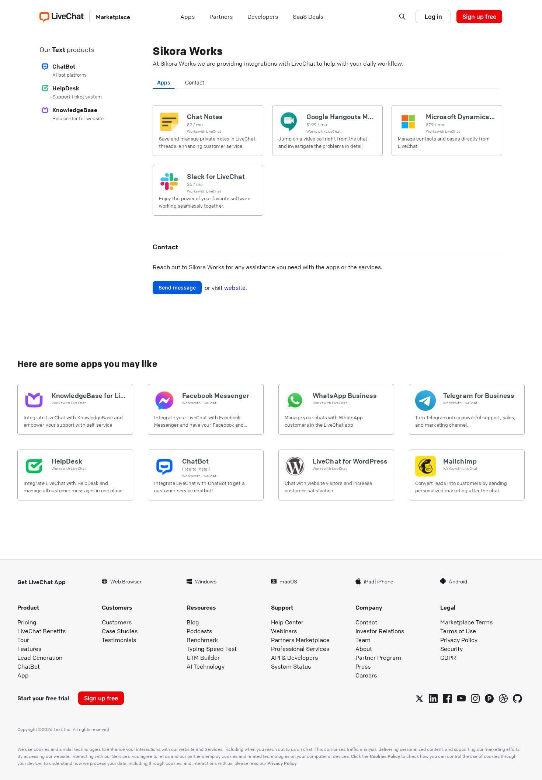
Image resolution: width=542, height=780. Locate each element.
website (235, 287)
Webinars (284, 631)
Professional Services (300, 648)
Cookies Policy (385, 756)
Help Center (287, 622)
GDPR (448, 657)
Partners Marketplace (300, 640)
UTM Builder (203, 657)
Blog (193, 622)
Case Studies (120, 631)
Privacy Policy (458, 640)
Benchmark (202, 640)
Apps (163, 82)
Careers (366, 675)
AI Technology (206, 666)
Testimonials (119, 640)
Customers (117, 622)
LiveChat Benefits (41, 631)
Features (29, 648)
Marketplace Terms (466, 622)
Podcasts (199, 631)
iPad (369, 581)
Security (451, 648)
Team (363, 640)
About (363, 648)
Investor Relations (379, 631)
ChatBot (28, 666)
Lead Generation (39, 657)
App (23, 675)
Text (58, 49)
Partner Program (378, 657)
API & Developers (294, 657)
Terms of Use (458, 631)
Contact (194, 82)
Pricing (27, 622)
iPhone (385, 581)
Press (363, 666)
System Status (291, 666)
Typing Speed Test (212, 648)
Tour (23, 640)
